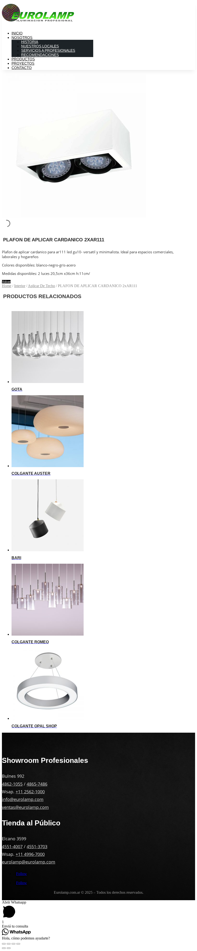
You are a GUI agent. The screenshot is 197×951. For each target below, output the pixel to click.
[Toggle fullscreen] (13, 944)
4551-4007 (12, 846)
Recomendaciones (40, 55)
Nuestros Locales (40, 46)
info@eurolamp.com (22, 799)
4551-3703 (37, 846)
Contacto (22, 68)
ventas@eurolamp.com (25, 807)
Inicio (17, 33)
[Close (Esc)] (4, 944)
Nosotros (22, 37)
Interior (19, 286)
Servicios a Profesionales (48, 50)
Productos (23, 59)
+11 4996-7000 (30, 854)
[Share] (9, 944)
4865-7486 (37, 784)
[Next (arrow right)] (9, 948)
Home (6, 286)
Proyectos (23, 63)
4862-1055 (12, 784)
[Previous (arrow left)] (4, 948)
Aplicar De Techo (41, 286)
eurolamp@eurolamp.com (28, 862)
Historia (29, 42)
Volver (6, 282)
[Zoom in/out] (18, 944)
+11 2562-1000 (30, 791)
